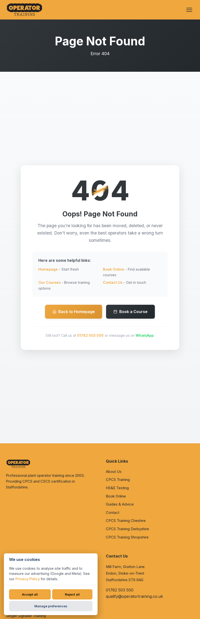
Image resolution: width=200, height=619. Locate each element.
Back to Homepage (76, 311)
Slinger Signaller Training (26, 615)
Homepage (48, 269)
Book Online (113, 269)
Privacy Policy (27, 579)
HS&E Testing (117, 488)
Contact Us (112, 282)
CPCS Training (118, 479)
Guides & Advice (120, 504)
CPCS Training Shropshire (127, 537)
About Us (113, 471)
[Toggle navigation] (189, 10)
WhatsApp (145, 335)
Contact (112, 512)
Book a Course (133, 311)
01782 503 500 (90, 335)
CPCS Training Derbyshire (127, 529)
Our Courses (49, 282)
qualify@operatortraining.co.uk (134, 596)
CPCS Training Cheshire (126, 520)
